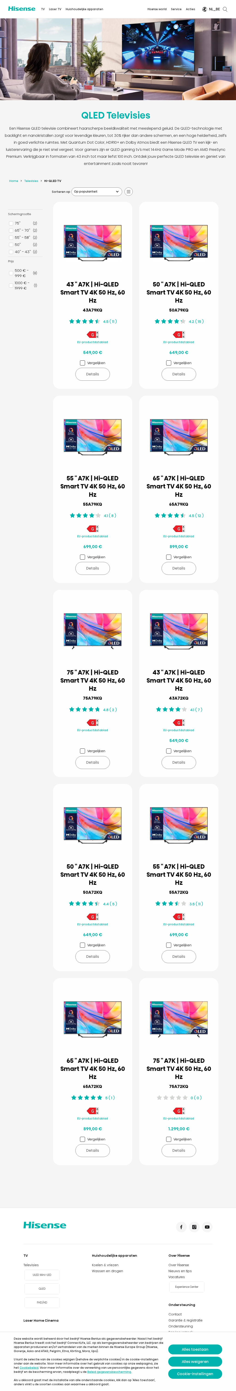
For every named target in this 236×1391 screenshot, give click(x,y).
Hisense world (157, 9)
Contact (175, 1314)
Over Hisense (179, 1255)
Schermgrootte (19, 214)
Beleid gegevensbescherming (109, 1372)
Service (176, 9)
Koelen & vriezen (105, 1265)
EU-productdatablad (92, 342)
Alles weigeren (195, 1361)
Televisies (31, 181)
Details (92, 374)
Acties (190, 9)
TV (43, 9)
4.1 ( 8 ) (110, 515)
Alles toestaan (195, 1349)
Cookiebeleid (29, 1368)
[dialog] (118, 1361)
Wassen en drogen (107, 1271)
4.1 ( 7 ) (196, 710)
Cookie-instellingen (195, 1373)
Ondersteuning (181, 1305)
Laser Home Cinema (41, 1320)
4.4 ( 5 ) (110, 904)
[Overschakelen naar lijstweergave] (128, 191)
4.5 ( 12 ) (196, 515)
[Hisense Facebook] (181, 1227)
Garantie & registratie (185, 1320)
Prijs (11, 261)
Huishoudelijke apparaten (84, 9)
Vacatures (176, 1277)
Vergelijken (96, 362)
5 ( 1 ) (110, 1098)
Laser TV (55, 9)
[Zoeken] (225, 9)
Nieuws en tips (180, 1271)
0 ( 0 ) (196, 1098)
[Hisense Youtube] (207, 1227)
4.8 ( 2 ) (110, 710)
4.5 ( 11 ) (110, 321)
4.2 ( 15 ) (196, 321)
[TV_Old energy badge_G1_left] (92, 337)
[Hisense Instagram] (194, 1227)
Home (13, 181)
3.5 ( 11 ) (196, 904)
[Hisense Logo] (21, 8)
